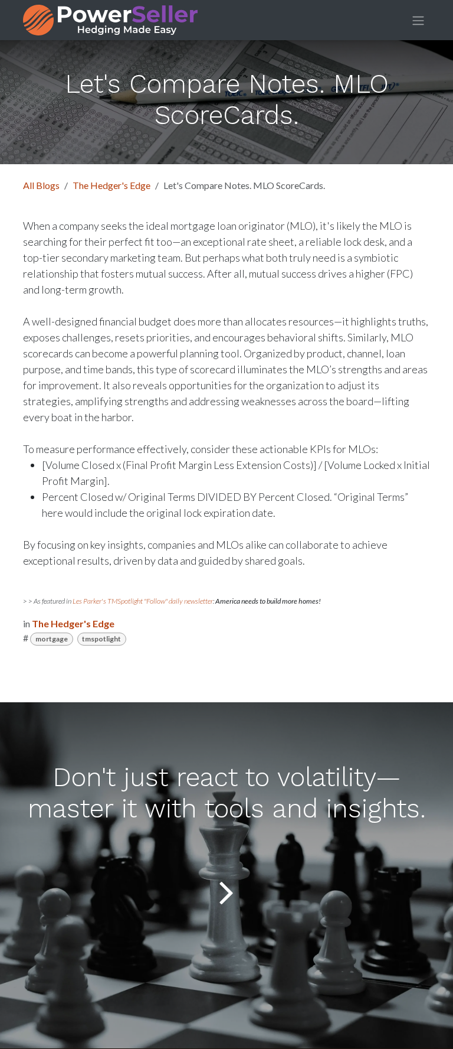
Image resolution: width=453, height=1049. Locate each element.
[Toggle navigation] (418, 20)
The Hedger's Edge (111, 185)
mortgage (51, 638)
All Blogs (41, 185)
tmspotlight (101, 638)
